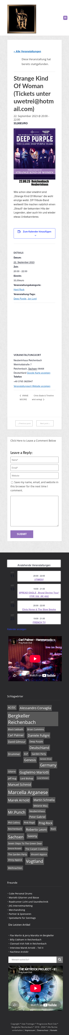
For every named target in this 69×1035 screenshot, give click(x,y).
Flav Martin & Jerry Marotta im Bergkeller (32, 935)
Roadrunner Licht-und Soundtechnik (28, 901)
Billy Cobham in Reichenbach (25, 939)
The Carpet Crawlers (36, 848)
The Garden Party (17, 854)
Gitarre (12, 771)
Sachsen (15, 836)
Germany (48, 765)
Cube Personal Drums (20, 893)
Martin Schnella (44, 800)
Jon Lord (32, 298)
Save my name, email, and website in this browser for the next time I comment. (34, 486)
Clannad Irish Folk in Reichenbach (28, 943)
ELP (26, 753)
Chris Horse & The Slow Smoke (39, 609)
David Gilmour (17, 742)
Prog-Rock (45, 823)
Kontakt (53, 1030)
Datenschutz (42, 1030)
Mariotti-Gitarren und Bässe (24, 897)
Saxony (32, 836)
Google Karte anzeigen (38, 372)
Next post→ (45, 423)
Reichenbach (15, 828)
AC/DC (12, 707)
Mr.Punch (16, 812)
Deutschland (39, 747)
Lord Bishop (26, 778)
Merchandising (17, 909)
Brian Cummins (35, 729)
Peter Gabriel (37, 817)
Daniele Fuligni (38, 735)
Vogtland (34, 861)
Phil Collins (14, 822)
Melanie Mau (41, 805)
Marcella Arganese (28, 792)
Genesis (30, 760)
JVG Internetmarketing (21, 905)
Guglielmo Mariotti (34, 772)
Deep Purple (20, 298)
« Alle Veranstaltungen (27, 51)
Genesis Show (46, 759)
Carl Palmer (16, 735)
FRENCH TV (39, 622)
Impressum (30, 1030)
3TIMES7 (39, 579)
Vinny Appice (15, 859)
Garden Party (39, 753)
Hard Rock (19, 289)
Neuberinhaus (37, 811)
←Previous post (24, 423)
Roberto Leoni (36, 829)
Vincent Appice (39, 854)
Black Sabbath (15, 729)
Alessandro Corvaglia (35, 708)
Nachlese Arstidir (19, 951)
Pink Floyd (29, 822)
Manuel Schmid (19, 784)
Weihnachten (15, 868)
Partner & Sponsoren (20, 913)
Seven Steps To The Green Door (25, 843)
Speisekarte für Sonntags (22, 917)
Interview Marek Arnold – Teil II (26, 947)
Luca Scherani (43, 778)
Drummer (14, 754)
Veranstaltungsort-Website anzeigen (32, 386)
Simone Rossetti (14, 848)
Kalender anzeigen (16, 629)
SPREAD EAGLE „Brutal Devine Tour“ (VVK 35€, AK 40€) (39, 594)
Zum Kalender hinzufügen (37, 231)
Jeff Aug (12, 778)
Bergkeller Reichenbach (22, 719)
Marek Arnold (19, 800)
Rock (53, 828)
